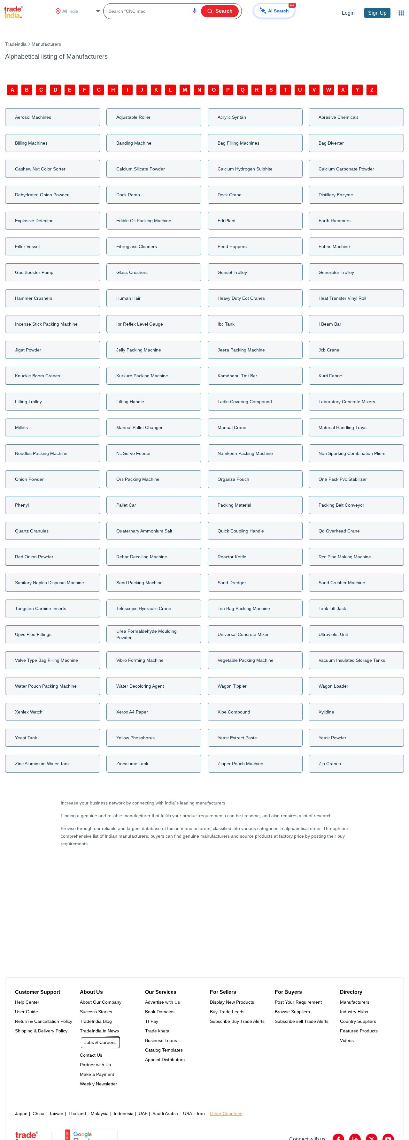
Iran (201, 1113)
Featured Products (359, 1030)
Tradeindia (16, 44)
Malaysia (100, 1113)
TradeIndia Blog (96, 1021)
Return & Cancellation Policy (43, 1021)
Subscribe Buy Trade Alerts (237, 1021)
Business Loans (161, 1040)
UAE (143, 1113)
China (38, 1113)
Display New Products (232, 1002)
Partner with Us (95, 1064)
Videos (347, 1040)
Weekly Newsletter (98, 1083)
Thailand (77, 1113)
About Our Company (100, 1002)
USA (187, 1113)
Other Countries (226, 1113)
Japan (21, 1113)
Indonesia (124, 1113)
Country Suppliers (358, 1021)
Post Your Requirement (298, 1002)
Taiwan (56, 1113)
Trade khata (157, 1030)
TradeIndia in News (99, 1030)
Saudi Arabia (165, 1113)
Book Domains (159, 1011)
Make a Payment (97, 1074)
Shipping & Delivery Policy (41, 1030)
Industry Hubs (354, 1011)
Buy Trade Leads (227, 1011)
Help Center (27, 1002)
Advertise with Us (162, 1002)
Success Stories (96, 1011)
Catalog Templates (164, 1050)
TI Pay (151, 1021)
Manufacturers (354, 1002)
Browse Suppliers (292, 1011)
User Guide (26, 1011)
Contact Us (91, 1055)
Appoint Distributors (165, 1059)
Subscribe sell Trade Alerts (301, 1021)
